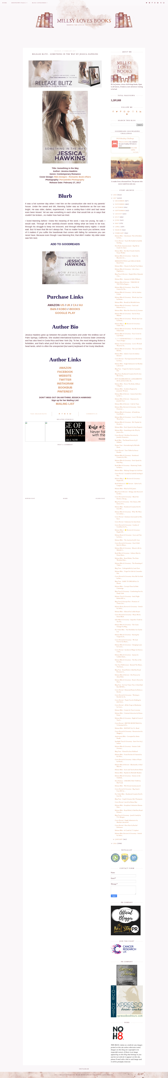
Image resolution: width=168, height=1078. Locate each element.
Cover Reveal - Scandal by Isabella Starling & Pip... (129, 475)
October (119, 207)
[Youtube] (127, 114)
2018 (115, 195)
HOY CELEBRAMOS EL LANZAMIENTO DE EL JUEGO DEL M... (128, 380)
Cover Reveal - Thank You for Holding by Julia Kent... (128, 701)
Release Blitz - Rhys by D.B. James (125, 489)
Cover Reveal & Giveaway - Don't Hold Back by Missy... (127, 544)
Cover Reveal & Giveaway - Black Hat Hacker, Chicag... (127, 498)
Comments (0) (91, 414)
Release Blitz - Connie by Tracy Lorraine (127, 710)
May (117, 223)
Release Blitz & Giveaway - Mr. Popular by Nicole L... (128, 423)
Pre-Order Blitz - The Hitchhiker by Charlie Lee (128, 631)
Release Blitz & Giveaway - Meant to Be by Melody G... (128, 549)
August (119, 214)
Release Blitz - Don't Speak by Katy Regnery (128, 427)
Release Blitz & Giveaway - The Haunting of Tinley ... (128, 564)
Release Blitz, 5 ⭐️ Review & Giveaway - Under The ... (128, 325)
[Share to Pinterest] (64, 414)
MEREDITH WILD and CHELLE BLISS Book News (127, 262)
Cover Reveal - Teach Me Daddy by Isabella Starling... (128, 242)
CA (75, 305)
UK (68, 305)
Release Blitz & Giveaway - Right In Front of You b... (129, 719)
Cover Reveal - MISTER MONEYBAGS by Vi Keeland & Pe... (128, 724)
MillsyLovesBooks (124, 142)
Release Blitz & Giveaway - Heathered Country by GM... (127, 456)
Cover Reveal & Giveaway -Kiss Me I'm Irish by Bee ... (129, 577)
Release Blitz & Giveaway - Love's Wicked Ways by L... (128, 418)
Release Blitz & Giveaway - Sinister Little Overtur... (127, 747)
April (117, 227)
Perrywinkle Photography (71, 180)
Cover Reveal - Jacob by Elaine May (126, 802)
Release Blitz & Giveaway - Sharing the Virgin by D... (127, 636)
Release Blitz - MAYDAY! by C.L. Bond (127, 728)
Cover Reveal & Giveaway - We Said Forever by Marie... (126, 641)
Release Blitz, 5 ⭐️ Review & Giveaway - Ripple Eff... (128, 480)
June (117, 220)
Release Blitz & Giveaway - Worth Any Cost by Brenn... (128, 298)
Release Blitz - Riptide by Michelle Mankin (128, 773)
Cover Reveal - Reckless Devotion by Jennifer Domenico (126, 436)
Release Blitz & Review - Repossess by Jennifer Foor (127, 400)
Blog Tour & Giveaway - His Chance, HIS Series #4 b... (128, 503)
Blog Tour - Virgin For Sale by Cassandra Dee (127, 370)
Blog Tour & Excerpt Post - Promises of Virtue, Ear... (127, 603)
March (118, 230)
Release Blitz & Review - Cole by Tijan (127, 404)
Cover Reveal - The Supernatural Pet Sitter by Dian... (128, 360)
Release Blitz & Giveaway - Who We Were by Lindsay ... (128, 513)
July (117, 217)
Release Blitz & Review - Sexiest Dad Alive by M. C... (128, 395)
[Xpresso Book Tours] (127, 1001)
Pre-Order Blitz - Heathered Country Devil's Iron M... (128, 795)
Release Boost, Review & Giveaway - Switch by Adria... (129, 608)
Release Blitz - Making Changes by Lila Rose (128, 470)
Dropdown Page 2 (18, 3)
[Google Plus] (129, 112)
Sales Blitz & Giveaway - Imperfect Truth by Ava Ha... (128, 621)
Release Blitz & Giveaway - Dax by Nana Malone (127, 315)
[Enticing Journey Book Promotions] (127, 975)
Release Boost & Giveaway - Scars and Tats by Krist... (128, 536)
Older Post (100, 498)
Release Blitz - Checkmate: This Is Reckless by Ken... (128, 237)
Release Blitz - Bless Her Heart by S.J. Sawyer (129, 310)
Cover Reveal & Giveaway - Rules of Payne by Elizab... (128, 761)
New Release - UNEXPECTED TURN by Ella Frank (128, 782)
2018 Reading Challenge (125, 138)
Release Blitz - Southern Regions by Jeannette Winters (126, 390)
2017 (115, 198)
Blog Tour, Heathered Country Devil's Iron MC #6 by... (128, 375)
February (119, 233)
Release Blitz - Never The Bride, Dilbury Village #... (127, 385)
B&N (53, 309)
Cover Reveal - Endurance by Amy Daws (127, 522)
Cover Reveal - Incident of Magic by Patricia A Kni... (129, 651)
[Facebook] (113, 112)
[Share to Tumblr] (67, 414)
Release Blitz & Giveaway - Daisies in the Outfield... (127, 777)
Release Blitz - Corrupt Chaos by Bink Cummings (126, 587)
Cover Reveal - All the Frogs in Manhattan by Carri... (128, 706)
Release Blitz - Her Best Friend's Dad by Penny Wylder (127, 252)
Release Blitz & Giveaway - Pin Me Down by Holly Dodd (129, 330)
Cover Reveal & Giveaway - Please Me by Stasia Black (128, 616)
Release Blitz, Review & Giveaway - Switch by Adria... (128, 834)
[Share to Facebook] (62, 414)
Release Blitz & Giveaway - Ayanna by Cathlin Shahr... (126, 656)
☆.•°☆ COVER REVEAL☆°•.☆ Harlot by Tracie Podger (128, 340)
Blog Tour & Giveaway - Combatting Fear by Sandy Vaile (129, 592)
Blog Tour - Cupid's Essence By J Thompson (128, 799)
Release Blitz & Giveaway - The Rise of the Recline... (128, 661)
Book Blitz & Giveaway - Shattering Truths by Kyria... (128, 466)
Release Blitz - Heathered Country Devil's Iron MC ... (128, 508)
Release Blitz (41, 414)
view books (135, 152)
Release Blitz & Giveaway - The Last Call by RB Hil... (128, 350)
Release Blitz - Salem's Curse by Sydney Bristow (127, 355)
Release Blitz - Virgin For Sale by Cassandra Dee (128, 572)
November (120, 204)
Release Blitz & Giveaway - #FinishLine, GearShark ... (127, 413)
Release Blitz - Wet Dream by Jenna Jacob (128, 786)
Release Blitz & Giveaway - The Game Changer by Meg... (127, 626)
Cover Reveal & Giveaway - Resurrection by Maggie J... (129, 732)
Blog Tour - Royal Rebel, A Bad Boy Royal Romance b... (128, 671)
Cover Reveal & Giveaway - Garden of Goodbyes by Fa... (127, 526)
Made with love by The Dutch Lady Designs (94, 1075)
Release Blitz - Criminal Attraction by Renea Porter (128, 714)
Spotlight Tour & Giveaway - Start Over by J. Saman (129, 742)
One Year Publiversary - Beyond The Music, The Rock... (128, 666)
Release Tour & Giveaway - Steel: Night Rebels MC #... (127, 597)
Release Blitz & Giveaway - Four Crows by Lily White (128, 335)
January (119, 839)
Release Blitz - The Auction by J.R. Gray (127, 540)
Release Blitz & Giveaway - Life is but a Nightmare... (127, 270)
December (120, 201)
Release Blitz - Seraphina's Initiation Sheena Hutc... (128, 806)
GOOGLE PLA (65, 312)
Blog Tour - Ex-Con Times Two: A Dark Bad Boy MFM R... (129, 686)
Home (4, 3)
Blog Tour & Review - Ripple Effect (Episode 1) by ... (129, 275)
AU (81, 305)
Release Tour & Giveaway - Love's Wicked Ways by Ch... (128, 345)
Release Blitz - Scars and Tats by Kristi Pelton (129, 770)
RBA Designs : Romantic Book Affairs (72, 177)
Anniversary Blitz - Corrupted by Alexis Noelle (127, 737)
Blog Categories (39, 3)
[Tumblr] (136, 112)
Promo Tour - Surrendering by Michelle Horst (127, 446)
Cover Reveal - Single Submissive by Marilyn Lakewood (126, 821)
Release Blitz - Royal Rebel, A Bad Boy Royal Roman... (129, 811)
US (62, 305)
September (120, 211)
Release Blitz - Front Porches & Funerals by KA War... (128, 756)
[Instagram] (124, 112)
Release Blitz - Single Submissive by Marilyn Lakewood (128, 365)
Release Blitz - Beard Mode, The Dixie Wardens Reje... (127, 559)
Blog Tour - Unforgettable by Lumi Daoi (127, 568)
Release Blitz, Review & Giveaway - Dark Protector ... (128, 408)
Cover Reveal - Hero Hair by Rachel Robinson (126, 826)
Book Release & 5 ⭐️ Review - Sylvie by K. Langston (128, 485)
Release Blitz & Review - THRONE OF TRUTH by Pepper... (127, 283)
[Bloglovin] (133, 112)
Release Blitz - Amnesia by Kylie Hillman (127, 279)
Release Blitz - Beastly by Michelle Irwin (127, 302)
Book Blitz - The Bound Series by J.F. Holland (126, 441)
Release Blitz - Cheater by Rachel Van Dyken (129, 266)
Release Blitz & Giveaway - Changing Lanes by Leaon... (128, 646)
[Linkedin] (140, 112)
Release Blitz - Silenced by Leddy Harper (127, 612)
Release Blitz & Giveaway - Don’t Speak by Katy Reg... (128, 461)
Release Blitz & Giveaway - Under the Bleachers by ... (126, 257)
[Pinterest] (120, 112)
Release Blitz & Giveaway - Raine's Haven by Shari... (129, 681)
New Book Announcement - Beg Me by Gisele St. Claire (127, 247)
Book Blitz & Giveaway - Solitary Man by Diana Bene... (127, 554)
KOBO (63, 309)
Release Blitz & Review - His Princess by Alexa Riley (127, 676)
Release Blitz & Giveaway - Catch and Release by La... (126, 306)
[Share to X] (59, 414)
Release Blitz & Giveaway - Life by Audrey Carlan (128, 293)
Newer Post (30, 498)
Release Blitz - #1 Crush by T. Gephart (127, 830)
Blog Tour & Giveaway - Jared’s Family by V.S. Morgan (128, 816)
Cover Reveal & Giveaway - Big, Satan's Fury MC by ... (127, 790)
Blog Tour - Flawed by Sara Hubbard (126, 751)
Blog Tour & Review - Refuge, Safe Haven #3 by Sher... (129, 493)
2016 (115, 843)
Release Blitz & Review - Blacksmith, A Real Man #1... (128, 766)
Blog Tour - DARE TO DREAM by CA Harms (127, 582)
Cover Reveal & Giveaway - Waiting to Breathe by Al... (127, 696)
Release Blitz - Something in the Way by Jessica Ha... (127, 431)
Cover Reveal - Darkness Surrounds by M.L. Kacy (128, 518)
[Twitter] (117, 112)
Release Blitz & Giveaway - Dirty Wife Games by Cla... (127, 288)
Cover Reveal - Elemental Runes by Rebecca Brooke (128, 691)
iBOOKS (74, 309)
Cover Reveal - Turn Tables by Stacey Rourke (126, 451)
